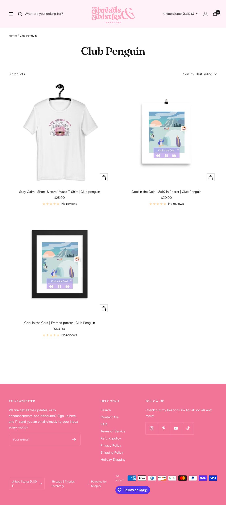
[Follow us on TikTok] (188, 428)
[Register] (74, 439)
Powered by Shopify (99, 484)
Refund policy (111, 438)
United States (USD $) (178, 14)
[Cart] (215, 14)
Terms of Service (113, 431)
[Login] (205, 14)
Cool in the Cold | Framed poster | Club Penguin (59, 323)
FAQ (104, 424)
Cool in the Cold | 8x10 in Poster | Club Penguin (166, 192)
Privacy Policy (111, 445)
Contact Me (110, 417)
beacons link (176, 410)
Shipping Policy (112, 452)
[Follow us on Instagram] (151, 428)
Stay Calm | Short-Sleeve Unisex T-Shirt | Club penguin (59, 192)
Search (106, 410)
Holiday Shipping (113, 460)
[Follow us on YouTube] (176, 428)
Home (13, 35)
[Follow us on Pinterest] (164, 428)
